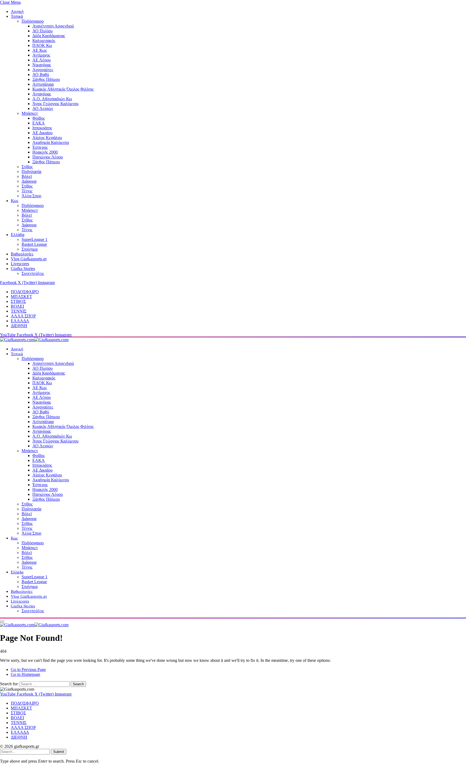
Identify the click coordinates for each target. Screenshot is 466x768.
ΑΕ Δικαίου (42, 132)
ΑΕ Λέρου (41, 60)
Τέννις (27, 191)
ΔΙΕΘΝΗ (19, 325)
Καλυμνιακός (43, 40)
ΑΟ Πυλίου (42, 31)
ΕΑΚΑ (38, 123)
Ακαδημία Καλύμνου (50, 142)
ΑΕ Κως (39, 50)
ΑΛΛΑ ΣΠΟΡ (23, 316)
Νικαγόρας (41, 65)
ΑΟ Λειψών (42, 108)
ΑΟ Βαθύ (40, 74)
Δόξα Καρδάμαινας (48, 35)
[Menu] (2, 621)
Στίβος (27, 166)
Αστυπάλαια (43, 84)
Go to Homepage (25, 674)
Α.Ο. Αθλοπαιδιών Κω (52, 98)
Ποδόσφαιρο (33, 21)
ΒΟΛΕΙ (17, 306)
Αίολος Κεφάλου (47, 137)
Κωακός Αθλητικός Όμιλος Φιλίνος (63, 89)
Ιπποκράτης (42, 128)
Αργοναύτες (42, 69)
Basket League (34, 244)
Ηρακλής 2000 (45, 152)
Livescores (20, 263)
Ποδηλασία (31, 171)
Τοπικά (17, 16)
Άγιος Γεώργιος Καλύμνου (55, 103)
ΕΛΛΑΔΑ (20, 321)
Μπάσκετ (30, 113)
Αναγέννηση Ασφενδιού (53, 26)
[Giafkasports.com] (34, 339)
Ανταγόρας (41, 94)
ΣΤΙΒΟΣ (18, 301)
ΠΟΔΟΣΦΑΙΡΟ (25, 291)
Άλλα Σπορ (31, 195)
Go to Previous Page (28, 669)
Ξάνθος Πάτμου (46, 79)
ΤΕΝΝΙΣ (18, 311)
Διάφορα (29, 181)
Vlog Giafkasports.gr (29, 259)
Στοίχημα (29, 249)
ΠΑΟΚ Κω (42, 45)
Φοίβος (38, 118)
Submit (58, 752)
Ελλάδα (17, 234)
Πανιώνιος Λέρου (47, 157)
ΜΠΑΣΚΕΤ (21, 296)
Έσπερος (40, 147)
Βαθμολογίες (22, 254)
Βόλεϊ (27, 176)
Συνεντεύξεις (33, 273)
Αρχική (17, 11)
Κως (14, 200)
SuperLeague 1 (34, 239)
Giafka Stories (23, 268)
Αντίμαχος (41, 55)
